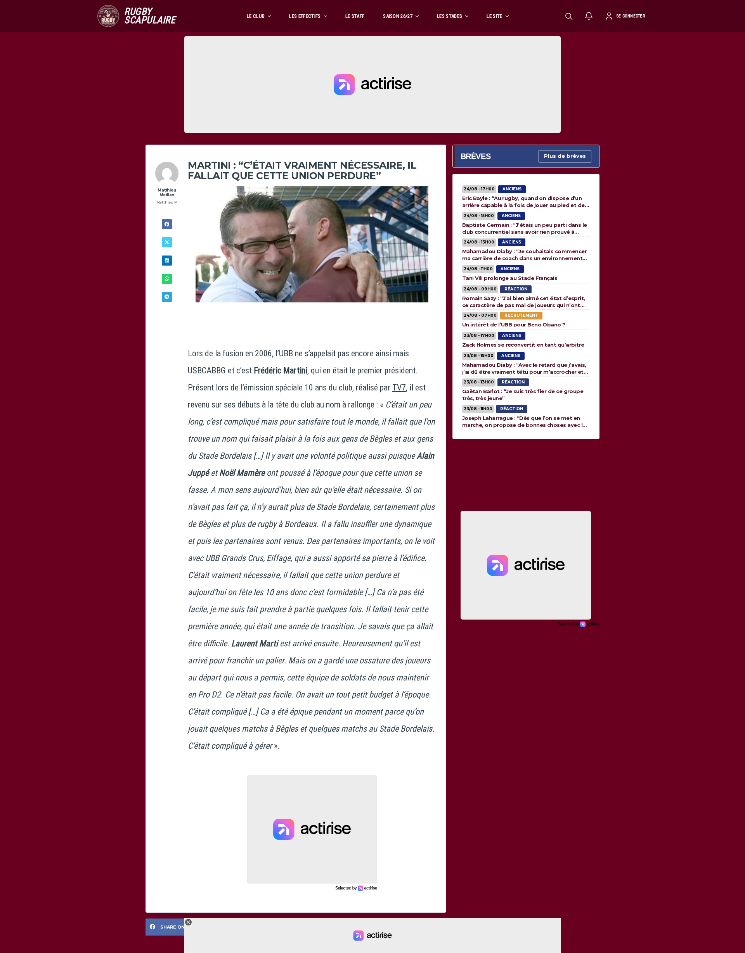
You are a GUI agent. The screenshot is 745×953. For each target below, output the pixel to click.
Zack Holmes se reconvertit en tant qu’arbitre (523, 345)
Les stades (449, 16)
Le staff (355, 16)
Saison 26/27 (397, 16)
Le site (494, 16)
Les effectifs (305, 16)
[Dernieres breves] (589, 16)
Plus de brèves (565, 156)
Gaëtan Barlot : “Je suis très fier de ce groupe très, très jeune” (523, 394)
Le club (256, 16)
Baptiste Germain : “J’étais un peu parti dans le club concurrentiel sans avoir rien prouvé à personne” (524, 228)
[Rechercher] (569, 16)
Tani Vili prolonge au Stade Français (510, 278)
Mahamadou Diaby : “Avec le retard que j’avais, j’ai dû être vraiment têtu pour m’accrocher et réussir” (524, 368)
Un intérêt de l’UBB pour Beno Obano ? (513, 324)
